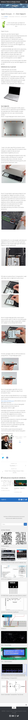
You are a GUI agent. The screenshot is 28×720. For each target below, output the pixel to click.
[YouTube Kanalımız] (21, 499)
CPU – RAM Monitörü (6, 661)
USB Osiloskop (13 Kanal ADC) (9, 678)
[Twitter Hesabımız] (26, 499)
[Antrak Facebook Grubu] (19, 499)
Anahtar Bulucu (5, 546)
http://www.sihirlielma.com (7, 401)
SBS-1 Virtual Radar (6, 645)
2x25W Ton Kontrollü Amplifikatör (10, 612)
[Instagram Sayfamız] (24, 499)
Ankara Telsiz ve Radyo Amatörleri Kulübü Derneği (11, 2)
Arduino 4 (3, 628)
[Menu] (26, 2)
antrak (6, 16)
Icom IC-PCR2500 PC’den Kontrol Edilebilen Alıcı (13, 562)
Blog (2, 9)
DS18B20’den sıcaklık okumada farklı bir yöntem (13, 595)
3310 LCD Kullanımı (6, 579)
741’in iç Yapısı (4, 488)
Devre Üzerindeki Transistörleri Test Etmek (12, 694)
